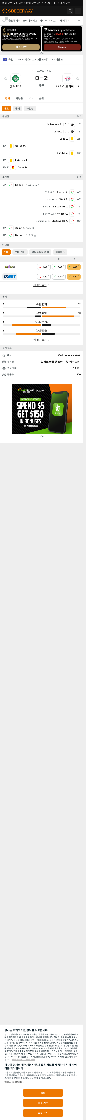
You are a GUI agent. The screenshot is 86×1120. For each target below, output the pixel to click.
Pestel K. (62, 192)
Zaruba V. (52, 199)
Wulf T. (63, 199)
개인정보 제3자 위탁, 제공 (23, 1059)
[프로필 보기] (15, 78)
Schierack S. (43, 221)
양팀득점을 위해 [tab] (40, 252)
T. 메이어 (50, 192)
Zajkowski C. (60, 206)
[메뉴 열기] (78, 11)
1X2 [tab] (6, 252)
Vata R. (30, 228)
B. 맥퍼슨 (31, 235)
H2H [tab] (30, 98)
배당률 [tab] (19, 98)
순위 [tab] (41, 98)
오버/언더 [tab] (20, 252)
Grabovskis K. (59, 221)
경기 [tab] (7, 98)
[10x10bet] (9, 267)
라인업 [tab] (30, 108)
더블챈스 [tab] (60, 252)
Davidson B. (33, 185)
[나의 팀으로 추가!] (5, 78)
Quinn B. (20, 228)
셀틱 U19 (15, 86)
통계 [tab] (17, 108)
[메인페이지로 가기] (20, 11)
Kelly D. (19, 185)
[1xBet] (9, 276)
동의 (43, 1092)
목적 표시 (43, 1113)
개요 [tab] (6, 108)
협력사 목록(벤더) (14, 1082)
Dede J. (19, 235)
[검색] (70, 11)
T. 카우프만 (49, 213)
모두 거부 (43, 1102)
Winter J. (62, 213)
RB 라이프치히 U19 (67, 86)
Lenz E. (47, 206)
